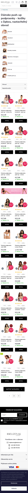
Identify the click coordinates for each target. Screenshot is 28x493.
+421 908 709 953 (15, 445)
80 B (25, 139)
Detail (7, 121)
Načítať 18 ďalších (13, 389)
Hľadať (23, 5)
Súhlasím (14, 488)
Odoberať (22, 415)
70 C (4, 274)
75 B (21, 139)
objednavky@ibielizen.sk (15, 442)
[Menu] (26, 2)
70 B (18, 108)
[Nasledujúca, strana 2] (14, 396)
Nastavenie (14, 483)
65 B (4, 108)
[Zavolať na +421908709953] (17, 2)
